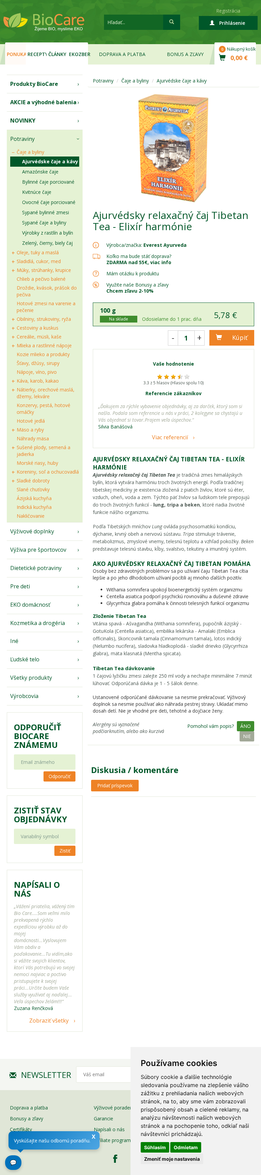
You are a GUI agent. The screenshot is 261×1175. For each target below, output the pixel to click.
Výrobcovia (24, 696)
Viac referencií (170, 437)
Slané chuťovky (33, 489)
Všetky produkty (31, 677)
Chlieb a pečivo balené (41, 279)
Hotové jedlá (31, 421)
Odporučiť (59, 776)
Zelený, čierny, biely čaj (47, 243)
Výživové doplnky (32, 531)
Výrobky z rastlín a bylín (47, 233)
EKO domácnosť (30, 604)
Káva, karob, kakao (38, 381)
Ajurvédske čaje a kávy (50, 161)
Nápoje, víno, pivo (37, 372)
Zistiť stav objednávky (40, 815)
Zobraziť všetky (49, 1020)
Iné (14, 641)
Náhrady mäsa (33, 438)
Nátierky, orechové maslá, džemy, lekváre (45, 393)
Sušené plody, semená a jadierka (43, 450)
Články (57, 54)
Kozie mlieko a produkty (43, 354)
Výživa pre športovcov (38, 549)
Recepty (37, 54)
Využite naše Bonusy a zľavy (137, 287)
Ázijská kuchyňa (34, 498)
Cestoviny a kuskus (37, 328)
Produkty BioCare (34, 84)
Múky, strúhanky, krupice (44, 270)
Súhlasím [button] (155, 1147)
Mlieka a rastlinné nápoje (44, 345)
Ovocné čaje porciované (48, 202)
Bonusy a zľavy (26, 1118)
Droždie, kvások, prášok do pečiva (47, 291)
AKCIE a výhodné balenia (43, 102)
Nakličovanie (31, 516)
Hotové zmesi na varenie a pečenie (46, 306)
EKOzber (78, 54)
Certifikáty (21, 1129)
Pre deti (20, 586)
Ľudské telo (24, 659)
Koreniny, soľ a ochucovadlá (48, 472)
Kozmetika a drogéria (37, 623)
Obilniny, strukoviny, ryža (44, 319)
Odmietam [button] (186, 1147)
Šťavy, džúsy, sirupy (38, 363)
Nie (247, 736)
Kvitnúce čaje (36, 192)
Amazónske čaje (40, 171)
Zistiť (64, 850)
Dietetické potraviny (36, 568)
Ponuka (16, 54)
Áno (245, 726)
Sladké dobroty (33, 480)
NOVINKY (22, 120)
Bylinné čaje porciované (48, 182)
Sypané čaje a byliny (44, 222)
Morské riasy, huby (37, 463)
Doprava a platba (122, 54)
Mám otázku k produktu (132, 274)
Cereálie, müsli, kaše (39, 336)
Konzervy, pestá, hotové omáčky (43, 408)
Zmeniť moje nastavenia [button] (172, 1159)
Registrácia (228, 10)
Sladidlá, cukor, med (39, 261)
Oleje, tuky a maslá (38, 252)
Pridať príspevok (115, 785)
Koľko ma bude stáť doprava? (138, 256)
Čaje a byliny (30, 152)
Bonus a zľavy (185, 54)
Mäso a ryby (30, 429)
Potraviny (22, 139)
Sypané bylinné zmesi (45, 212)
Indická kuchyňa (34, 507)
